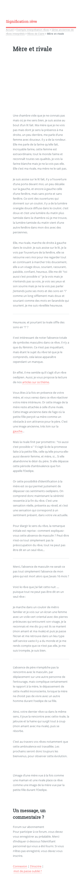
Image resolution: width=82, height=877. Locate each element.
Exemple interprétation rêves (32, 29)
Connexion (20, 866)
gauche (17, 431)
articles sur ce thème (35, 382)
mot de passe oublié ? (28, 871)
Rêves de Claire (35, 33)
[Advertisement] (41, 85)
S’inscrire (35, 866)
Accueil (10, 29)
